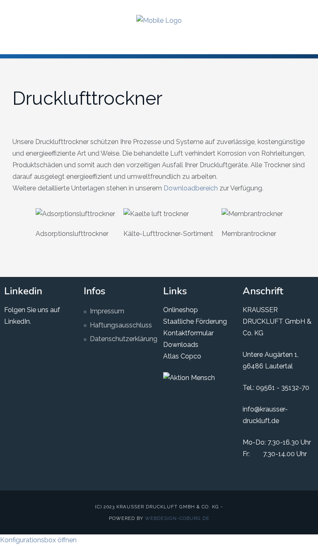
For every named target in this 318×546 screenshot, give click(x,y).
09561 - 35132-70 (282, 388)
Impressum (107, 311)
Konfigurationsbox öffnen (38, 540)
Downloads (180, 345)
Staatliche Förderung (195, 321)
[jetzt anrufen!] (305, 7)
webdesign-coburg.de (177, 518)
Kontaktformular (188, 333)
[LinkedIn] (278, 7)
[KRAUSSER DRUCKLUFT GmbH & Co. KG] (159, 20)
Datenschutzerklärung (122, 339)
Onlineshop (180, 310)
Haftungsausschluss (121, 325)
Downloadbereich (191, 188)
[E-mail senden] (292, 7)
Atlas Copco (182, 356)
